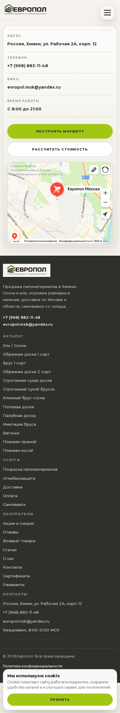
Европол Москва (23, 166)
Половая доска (18, 406)
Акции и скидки (18, 523)
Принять (60, 700)
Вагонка (11, 433)
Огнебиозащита (19, 478)
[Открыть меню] (107, 12)
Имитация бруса (19, 424)
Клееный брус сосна (24, 397)
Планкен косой (18, 450)
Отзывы (10, 532)
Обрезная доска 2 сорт (27, 371)
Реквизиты (13, 584)
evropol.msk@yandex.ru (34, 87)
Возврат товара (19, 540)
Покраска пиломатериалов (30, 469)
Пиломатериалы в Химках (30, 170)
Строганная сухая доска (27, 380)
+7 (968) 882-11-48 (27, 65)
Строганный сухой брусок (29, 389)
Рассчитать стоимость (60, 149)
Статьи (10, 549)
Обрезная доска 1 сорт (26, 354)
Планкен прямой (19, 441)
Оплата (10, 495)
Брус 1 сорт (14, 363)
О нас (8, 558)
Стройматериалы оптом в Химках (36, 174)
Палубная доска (19, 415)
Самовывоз (14, 504)
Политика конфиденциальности (32, 666)
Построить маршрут (60, 131)
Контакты (12, 567)
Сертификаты (16, 576)
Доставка (12, 487)
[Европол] (27, 10)
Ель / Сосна (14, 345)
